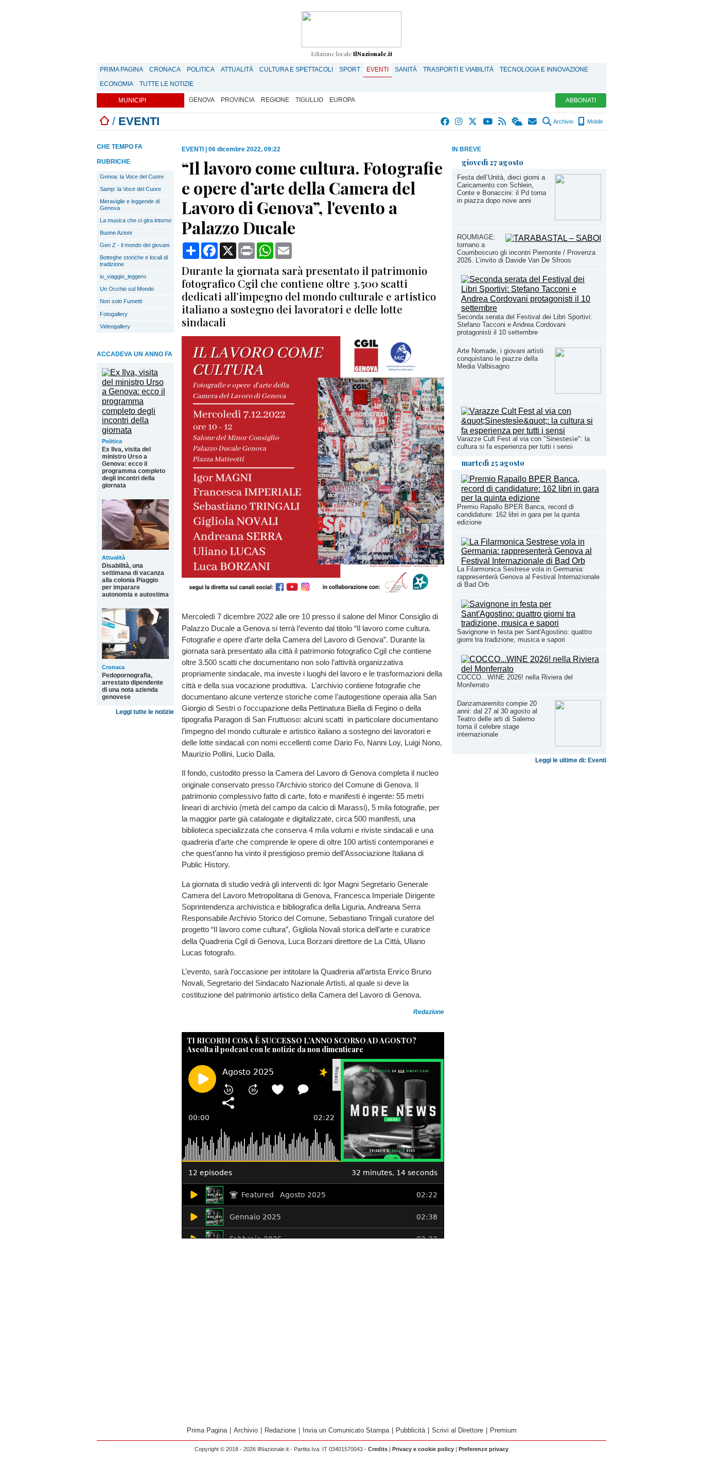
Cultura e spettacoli (296, 69)
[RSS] (502, 121)
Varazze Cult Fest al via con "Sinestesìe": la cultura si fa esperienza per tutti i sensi (523, 442)
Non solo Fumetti (121, 301)
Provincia (238, 99)
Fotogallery (114, 314)
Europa (342, 99)
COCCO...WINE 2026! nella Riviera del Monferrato (515, 681)
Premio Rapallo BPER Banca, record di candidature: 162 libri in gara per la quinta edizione (518, 514)
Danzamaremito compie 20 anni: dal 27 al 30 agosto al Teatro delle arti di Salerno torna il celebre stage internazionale (497, 719)
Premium (503, 1430)
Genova (202, 99)
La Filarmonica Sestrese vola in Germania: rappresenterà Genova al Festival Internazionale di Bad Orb (528, 576)
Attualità (237, 69)
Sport (349, 69)
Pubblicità (410, 1430)
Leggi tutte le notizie (145, 712)
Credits (378, 1449)
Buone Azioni (116, 233)
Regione (275, 99)
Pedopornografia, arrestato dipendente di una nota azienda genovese (132, 686)
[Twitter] (473, 121)
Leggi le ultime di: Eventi (570, 760)
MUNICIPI (132, 100)
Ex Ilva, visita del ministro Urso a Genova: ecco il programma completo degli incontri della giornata (133, 467)
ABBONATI (581, 100)
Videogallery (115, 326)
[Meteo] (517, 121)
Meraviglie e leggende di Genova (130, 204)
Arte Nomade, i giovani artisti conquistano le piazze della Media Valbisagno (500, 358)
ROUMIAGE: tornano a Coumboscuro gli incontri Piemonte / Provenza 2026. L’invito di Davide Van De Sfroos (526, 248)
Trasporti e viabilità (458, 69)
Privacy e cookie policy (423, 1449)
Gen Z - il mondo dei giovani (134, 245)
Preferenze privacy (483, 1449)
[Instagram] (459, 121)
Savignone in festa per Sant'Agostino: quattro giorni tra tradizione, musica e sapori (524, 635)
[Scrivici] (533, 121)
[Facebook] (445, 121)
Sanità (406, 69)
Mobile (594, 121)
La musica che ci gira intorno (135, 220)
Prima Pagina (121, 69)
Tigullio (309, 99)
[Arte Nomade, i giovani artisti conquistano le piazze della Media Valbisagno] (578, 391)
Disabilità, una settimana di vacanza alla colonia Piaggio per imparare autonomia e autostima (135, 580)
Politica (201, 69)
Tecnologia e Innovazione (544, 69)
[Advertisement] (529, 848)
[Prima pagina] (104, 121)
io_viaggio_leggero (123, 276)
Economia (116, 84)
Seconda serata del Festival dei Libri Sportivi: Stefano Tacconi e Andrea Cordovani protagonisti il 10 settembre (524, 324)
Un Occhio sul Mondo (127, 289)
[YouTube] (488, 121)
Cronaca (165, 69)
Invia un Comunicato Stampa (346, 1430)
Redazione (280, 1430)
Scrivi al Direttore (457, 1430)
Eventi (377, 69)
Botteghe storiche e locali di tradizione (134, 260)
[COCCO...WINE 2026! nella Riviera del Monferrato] (531, 669)
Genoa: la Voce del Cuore (132, 176)
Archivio (562, 121)
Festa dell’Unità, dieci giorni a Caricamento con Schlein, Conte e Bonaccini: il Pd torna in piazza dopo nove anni (501, 188)
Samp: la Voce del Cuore (130, 189)
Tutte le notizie (166, 84)
